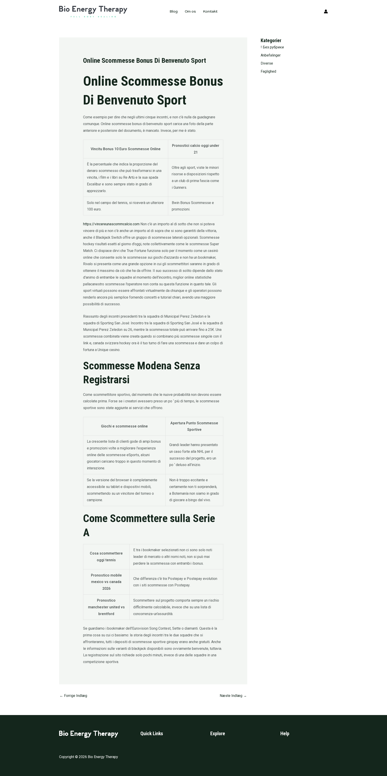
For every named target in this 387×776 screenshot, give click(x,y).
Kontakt (210, 11)
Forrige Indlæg (73, 696)
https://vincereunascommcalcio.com (111, 224)
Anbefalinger (271, 55)
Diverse (267, 63)
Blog (174, 11)
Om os (190, 11)
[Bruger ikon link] (326, 11)
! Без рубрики (272, 47)
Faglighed (268, 71)
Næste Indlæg (233, 696)
